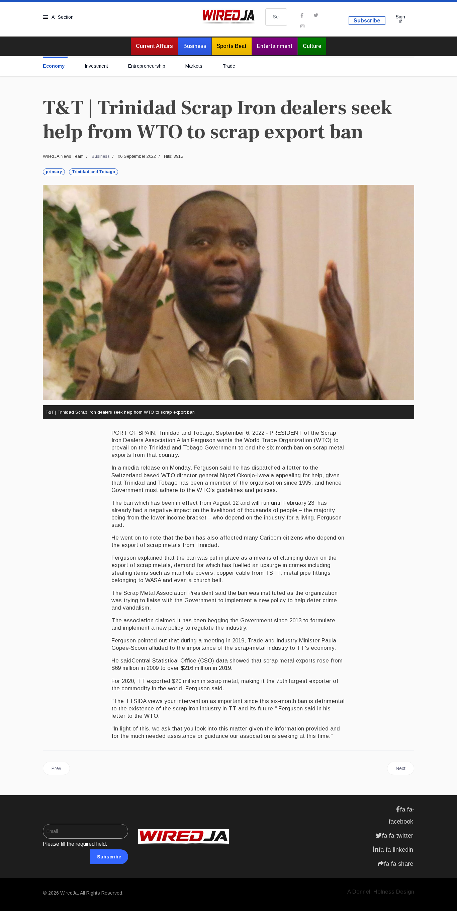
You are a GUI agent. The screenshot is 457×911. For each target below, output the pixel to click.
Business (194, 46)
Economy (54, 66)
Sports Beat (232, 46)
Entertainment (274, 46)
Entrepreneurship (146, 66)
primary (54, 171)
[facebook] (301, 15)
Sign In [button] (400, 19)
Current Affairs (154, 46)
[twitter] (315, 15)
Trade (228, 66)
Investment (96, 66)
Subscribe (367, 20)
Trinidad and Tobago (93, 171)
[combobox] (276, 17)
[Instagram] (302, 26)
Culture (312, 46)
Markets (193, 66)
